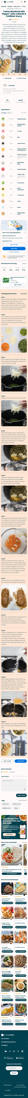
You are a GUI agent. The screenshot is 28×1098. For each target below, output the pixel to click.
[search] (22, 2)
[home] (8, 2)
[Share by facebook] (14, 74)
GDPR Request (8, 1085)
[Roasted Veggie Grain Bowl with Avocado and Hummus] (7, 966)
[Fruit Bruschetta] (21, 942)
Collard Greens (21, 119)
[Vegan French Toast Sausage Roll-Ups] (7, 918)
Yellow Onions (21, 124)
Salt (18, 137)
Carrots (19, 149)
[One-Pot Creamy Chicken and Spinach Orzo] (21, 893)
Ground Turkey (21, 169)
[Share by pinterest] (9, 74)
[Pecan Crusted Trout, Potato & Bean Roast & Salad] (7, 990)
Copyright (8, 1090)
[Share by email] (25, 74)
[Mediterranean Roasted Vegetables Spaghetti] (21, 1015)
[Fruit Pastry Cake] (21, 918)
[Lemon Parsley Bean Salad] (7, 893)
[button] (2, 2)
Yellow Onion (21, 212)
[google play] (9, 1057)
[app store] (19, 1057)
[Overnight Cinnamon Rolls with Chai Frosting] (7, 942)
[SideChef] (7, 1036)
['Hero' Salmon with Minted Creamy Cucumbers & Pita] (11, 860)
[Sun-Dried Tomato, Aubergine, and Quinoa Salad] (21, 966)
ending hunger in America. (15, 257)
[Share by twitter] (20, 74)
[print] (3, 74)
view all (24, 842)
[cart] (25, 2)
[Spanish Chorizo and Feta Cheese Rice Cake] (7, 1015)
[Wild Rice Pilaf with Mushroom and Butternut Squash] (21, 990)
